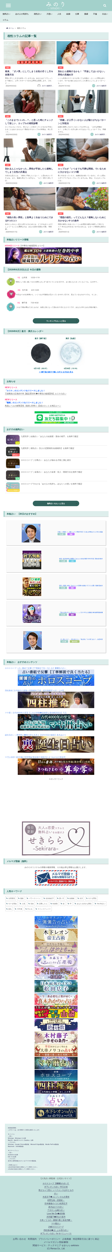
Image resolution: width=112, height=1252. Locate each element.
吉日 (81, 898)
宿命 (32, 903)
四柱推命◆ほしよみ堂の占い (56, 1230)
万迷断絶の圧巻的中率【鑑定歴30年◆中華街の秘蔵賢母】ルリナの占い (35, 393)
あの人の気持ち (22, 13)
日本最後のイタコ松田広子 (56, 1203)
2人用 (61, 534)
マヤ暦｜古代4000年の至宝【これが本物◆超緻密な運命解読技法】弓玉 (36, 712)
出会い (105, 13)
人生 (59, 13)
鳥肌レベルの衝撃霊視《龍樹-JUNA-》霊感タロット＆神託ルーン (33, 405)
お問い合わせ (19, 1238)
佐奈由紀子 (50, 898)
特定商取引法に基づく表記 (86, 1238)
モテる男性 (92, 898)
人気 (23, 903)
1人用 (63, 561)
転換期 (55, 903)
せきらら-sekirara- (70, 1245)
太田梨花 (11, 898)
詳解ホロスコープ (56, 1226)
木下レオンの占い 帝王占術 (56, 1186)
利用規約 (32, 1238)
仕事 (77, 13)
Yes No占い (101, 903)
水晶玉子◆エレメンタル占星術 (56, 1196)
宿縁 (71, 534)
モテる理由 (12, 903)
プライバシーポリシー (49, 1238)
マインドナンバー (44, 909)
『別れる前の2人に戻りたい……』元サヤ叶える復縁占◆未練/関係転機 (81, 612)
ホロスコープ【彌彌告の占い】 (56, 1183)
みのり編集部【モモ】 (50, 134)
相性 (7, 68)
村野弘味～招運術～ (56, 1200)
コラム (5, 19)
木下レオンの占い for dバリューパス (56, 1233)
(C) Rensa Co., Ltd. (56, 1248)
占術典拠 (66, 1238)
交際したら (43, 903)
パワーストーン (34, 898)
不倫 (95, 13)
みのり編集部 (101, 85)
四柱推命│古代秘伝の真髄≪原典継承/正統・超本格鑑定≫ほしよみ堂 (34, 690)
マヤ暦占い (56, 1223)
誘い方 (61, 898)
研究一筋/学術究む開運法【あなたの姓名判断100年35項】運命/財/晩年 (81, 559)
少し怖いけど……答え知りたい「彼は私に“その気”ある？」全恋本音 (81, 639)
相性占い (38, 13)
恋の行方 (74, 641)
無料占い (6, 13)
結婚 (68, 13)
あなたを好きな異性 (84, 903)
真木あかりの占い (56, 1206)
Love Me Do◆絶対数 (56, 1213)
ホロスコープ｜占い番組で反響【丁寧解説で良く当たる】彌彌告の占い (35, 667)
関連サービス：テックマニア (47, 1245)
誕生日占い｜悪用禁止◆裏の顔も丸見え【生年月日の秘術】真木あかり (35, 734)
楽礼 (10, 909)
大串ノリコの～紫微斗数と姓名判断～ (56, 1219)
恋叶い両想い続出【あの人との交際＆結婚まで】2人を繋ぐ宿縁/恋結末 (81, 585)
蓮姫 (21, 898)
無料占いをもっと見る (56, 503)
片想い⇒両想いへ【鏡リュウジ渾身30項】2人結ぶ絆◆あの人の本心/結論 (80, 532)
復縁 (86, 13)
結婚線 (71, 898)
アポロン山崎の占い (56, 1210)
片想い (49, 13)
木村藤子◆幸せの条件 (56, 1216)
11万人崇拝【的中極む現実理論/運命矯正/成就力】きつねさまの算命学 (35, 757)
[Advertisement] (56, 799)
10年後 (19, 909)
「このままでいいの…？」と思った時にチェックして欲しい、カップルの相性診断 (29, 121)
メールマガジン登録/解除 (56, 1241)
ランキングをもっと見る (56, 321)
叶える (29, 909)
